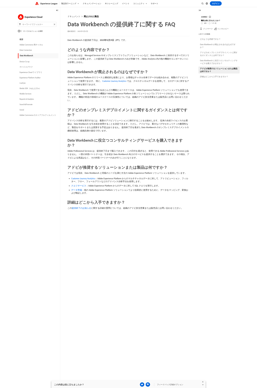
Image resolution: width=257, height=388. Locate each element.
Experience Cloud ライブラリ (31, 72)
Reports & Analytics (27, 99)
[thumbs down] (148, 384)
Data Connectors (26, 50)
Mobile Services (25, 93)
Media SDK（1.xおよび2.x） (30, 88)
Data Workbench (26, 55)
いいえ (214, 23)
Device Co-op (24, 61)
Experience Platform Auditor (30, 77)
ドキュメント (73, 16)
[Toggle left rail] (57, 10)
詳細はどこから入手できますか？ (214, 76)
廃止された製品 (91, 16)
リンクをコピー (223, 29)
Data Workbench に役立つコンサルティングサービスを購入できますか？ (218, 62)
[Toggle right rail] (200, 10)
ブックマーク (208, 29)
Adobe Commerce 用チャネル (31, 44)
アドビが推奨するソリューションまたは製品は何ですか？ (218, 70)
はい (205, 23)
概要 (21, 39)
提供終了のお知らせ (81, 208)
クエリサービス (78, 185)
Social (22, 110)
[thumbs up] (142, 384)
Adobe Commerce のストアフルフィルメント (38, 115)
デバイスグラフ (26, 67)
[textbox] (37, 24)
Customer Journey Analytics (114, 81)
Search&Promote (26, 104)
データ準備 (76, 190)
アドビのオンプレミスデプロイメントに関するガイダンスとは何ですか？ (218, 53)
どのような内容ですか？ (210, 39)
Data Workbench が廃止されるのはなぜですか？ (218, 45)
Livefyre (23, 83)
